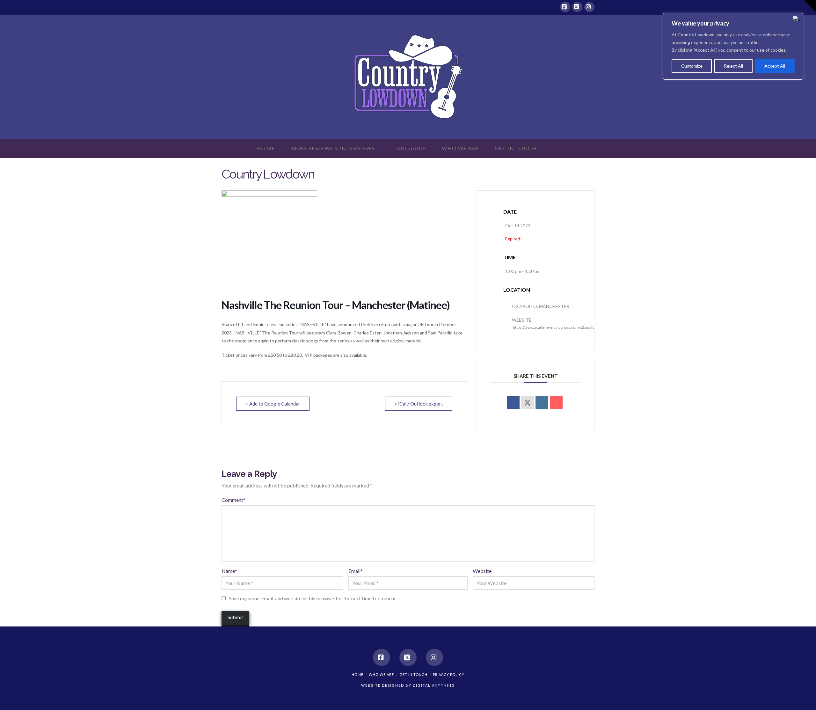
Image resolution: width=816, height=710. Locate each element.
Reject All (733, 66)
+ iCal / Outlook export (418, 403)
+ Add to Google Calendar (272, 403)
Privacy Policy (448, 674)
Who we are (381, 674)
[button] (810, 6)
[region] (733, 46)
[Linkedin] (542, 402)
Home (357, 674)
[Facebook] (565, 7)
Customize (692, 66)
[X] (577, 7)
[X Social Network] (527, 402)
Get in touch (413, 674)
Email (355, 571)
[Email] (556, 402)
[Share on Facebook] (513, 402)
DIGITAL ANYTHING (433, 685)
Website (482, 571)
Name (229, 571)
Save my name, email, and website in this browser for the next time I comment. (313, 598)
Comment (233, 500)
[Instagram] (589, 7)
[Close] (796, 18)
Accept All (774, 66)
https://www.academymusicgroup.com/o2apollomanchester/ (565, 327)
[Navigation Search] (555, 148)
